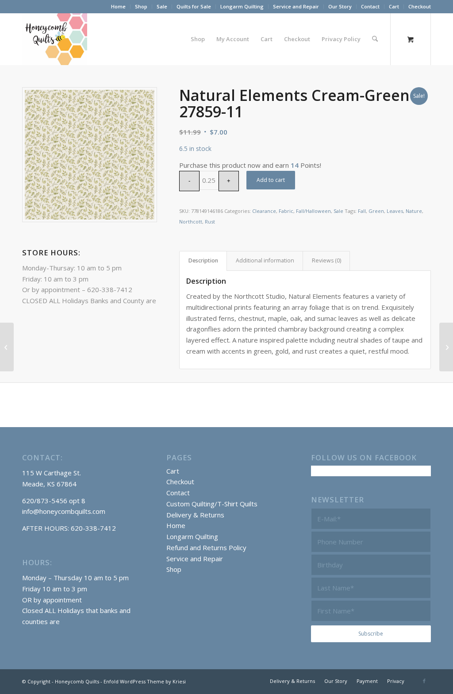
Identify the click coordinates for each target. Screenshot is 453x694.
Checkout (419, 6)
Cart (394, 6)
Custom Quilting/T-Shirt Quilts (211, 503)
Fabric (286, 211)
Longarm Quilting (242, 6)
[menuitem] (119, 6)
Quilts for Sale (194, 6)
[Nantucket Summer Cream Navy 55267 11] (446, 347)
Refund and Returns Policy (206, 547)
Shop (141, 6)
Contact (370, 6)
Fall (362, 211)
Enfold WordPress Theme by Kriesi (145, 681)
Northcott (190, 221)
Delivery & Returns (195, 514)
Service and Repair (296, 6)
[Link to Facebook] (424, 680)
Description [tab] (203, 260)
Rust (210, 221)
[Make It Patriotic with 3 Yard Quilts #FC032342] (7, 347)
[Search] (375, 39)
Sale (162, 6)
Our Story (340, 6)
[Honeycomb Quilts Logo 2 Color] (54, 39)
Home (118, 6)
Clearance (264, 211)
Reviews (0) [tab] (326, 260)
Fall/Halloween (313, 211)
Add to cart (271, 180)
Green (376, 211)
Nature (414, 211)
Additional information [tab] (265, 260)
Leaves (395, 211)
